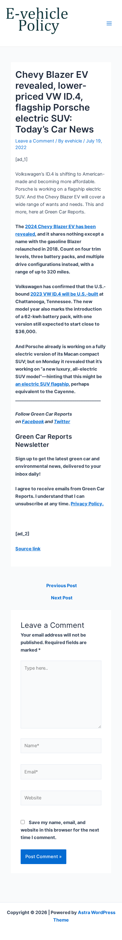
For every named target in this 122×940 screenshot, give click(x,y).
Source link (27, 549)
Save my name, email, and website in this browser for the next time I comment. (60, 830)
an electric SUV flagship (42, 384)
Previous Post (61, 585)
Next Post (62, 598)
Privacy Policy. (87, 504)
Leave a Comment (34, 141)
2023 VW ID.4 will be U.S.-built (64, 294)
